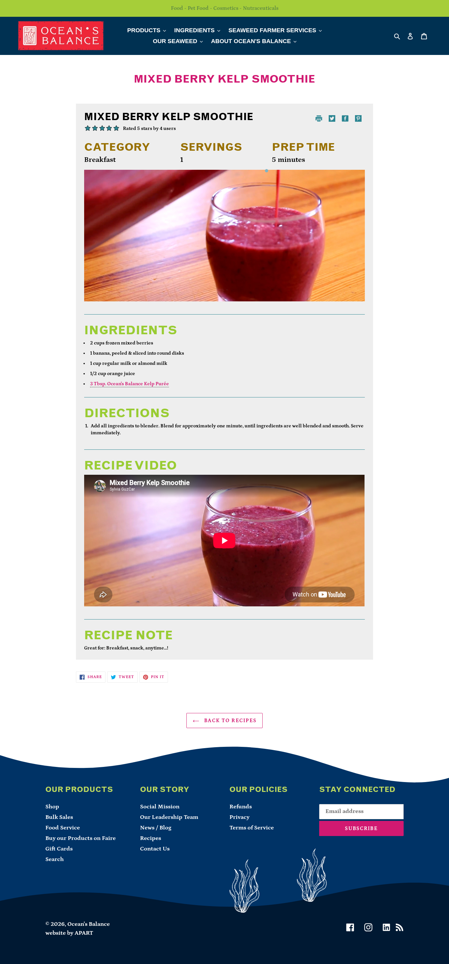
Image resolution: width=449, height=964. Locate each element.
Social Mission (159, 806)
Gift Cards (59, 849)
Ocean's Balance (88, 924)
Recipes (150, 838)
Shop (52, 806)
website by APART (69, 933)
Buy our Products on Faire (80, 838)
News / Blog (155, 827)
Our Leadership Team (169, 817)
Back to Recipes (229, 720)
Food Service (62, 827)
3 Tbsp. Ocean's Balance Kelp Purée (129, 384)
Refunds (240, 806)
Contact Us (155, 849)
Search (54, 859)
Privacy (239, 817)
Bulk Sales (59, 817)
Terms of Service (251, 827)
